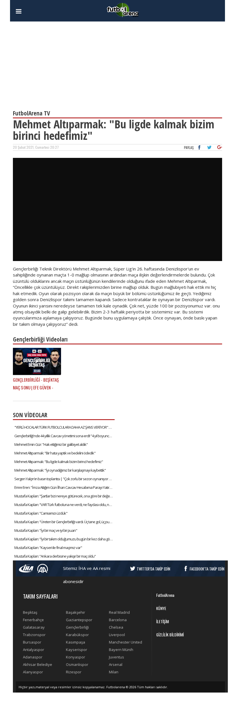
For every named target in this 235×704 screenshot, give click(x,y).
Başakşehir (75, 612)
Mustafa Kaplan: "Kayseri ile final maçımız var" (48, 547)
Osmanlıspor (77, 664)
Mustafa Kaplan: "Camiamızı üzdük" (40, 513)
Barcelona (118, 619)
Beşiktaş (30, 612)
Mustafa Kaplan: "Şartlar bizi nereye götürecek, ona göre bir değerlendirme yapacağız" (64, 496)
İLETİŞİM (162, 621)
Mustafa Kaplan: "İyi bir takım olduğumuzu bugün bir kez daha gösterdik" (64, 539)
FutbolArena (165, 595)
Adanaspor (32, 657)
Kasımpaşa (75, 642)
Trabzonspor (34, 634)
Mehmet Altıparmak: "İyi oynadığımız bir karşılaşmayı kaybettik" (60, 470)
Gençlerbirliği (77, 627)
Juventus (116, 657)
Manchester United (125, 642)
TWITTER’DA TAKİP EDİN (153, 569)
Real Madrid (119, 612)
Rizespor (73, 671)
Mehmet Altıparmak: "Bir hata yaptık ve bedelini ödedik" (54, 453)
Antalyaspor (33, 649)
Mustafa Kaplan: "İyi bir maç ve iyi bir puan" (45, 530)
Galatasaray (34, 627)
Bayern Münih (121, 649)
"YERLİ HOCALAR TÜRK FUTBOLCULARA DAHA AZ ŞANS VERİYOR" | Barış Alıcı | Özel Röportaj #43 (64, 427)
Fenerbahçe (33, 619)
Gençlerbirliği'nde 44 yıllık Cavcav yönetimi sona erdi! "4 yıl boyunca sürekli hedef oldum (64, 435)
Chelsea (116, 627)
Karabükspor (77, 634)
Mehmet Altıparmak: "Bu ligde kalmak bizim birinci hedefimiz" (58, 461)
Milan (113, 671)
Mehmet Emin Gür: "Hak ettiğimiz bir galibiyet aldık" (51, 444)
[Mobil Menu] (28, 11)
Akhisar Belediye (37, 664)
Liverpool (117, 634)
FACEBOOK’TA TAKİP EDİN (207, 569)
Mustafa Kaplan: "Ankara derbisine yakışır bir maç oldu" (55, 556)
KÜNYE (161, 608)
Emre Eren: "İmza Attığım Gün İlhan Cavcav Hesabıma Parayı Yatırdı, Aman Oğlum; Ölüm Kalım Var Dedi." (64, 487)
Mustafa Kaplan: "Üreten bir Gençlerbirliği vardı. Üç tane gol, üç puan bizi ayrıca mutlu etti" (64, 521)
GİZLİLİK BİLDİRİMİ (170, 635)
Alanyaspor (33, 671)
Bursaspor (32, 642)
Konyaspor (75, 657)
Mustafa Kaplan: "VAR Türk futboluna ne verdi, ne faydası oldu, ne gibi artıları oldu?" (64, 504)
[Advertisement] (117, 63)
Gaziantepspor (79, 619)
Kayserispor (76, 649)
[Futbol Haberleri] (122, 9)
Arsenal (115, 664)
